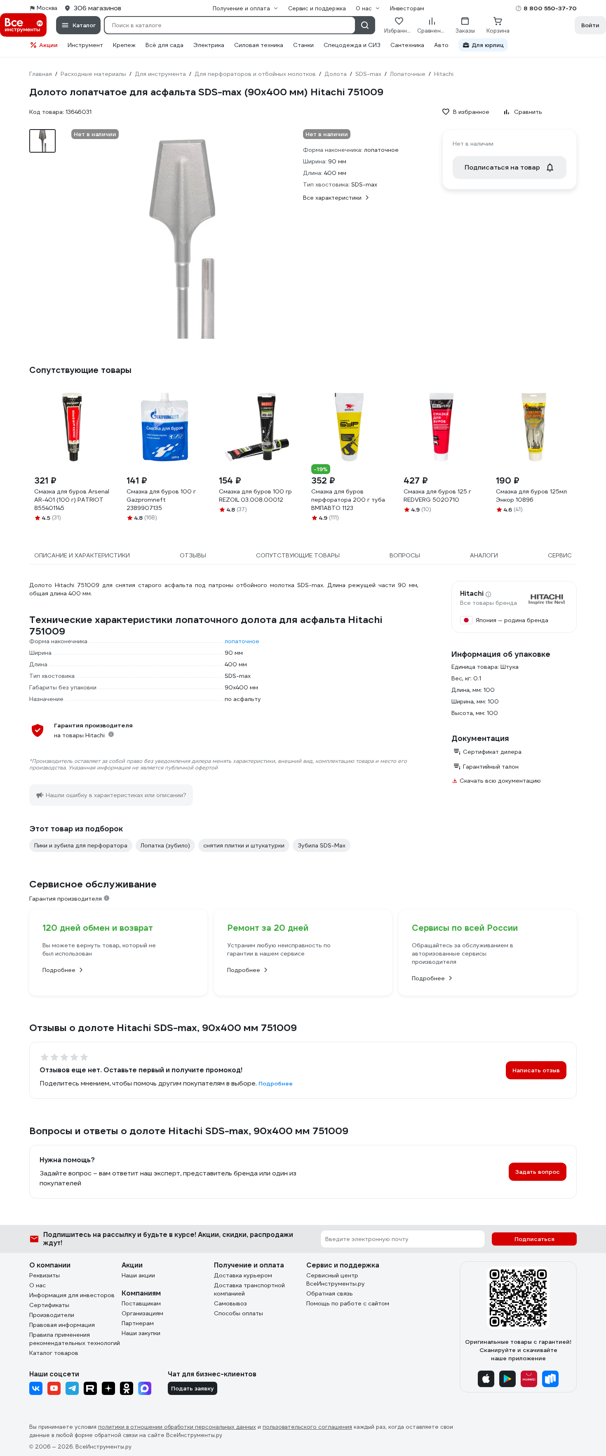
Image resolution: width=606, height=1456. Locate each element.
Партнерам (138, 1323)
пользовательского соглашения (307, 1426)
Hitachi (472, 594)
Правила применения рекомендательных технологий (74, 1339)
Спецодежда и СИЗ (352, 45)
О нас (37, 1285)
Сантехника (407, 45)
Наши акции (138, 1275)
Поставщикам (141, 1303)
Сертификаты (49, 1305)
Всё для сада (164, 45)
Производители (51, 1315)
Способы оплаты (238, 1313)
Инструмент (85, 45)
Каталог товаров (53, 1353)
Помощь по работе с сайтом (347, 1303)
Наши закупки (141, 1333)
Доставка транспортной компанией (249, 1289)
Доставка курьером (243, 1275)
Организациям (142, 1313)
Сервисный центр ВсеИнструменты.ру (335, 1279)
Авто (441, 45)
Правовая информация (62, 1325)
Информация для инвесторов (72, 1295)
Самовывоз (230, 1303)
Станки (303, 45)
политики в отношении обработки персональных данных (177, 1426)
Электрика (208, 45)
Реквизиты (44, 1275)
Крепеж (124, 45)
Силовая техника (258, 45)
